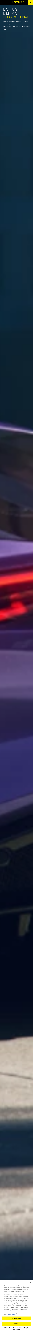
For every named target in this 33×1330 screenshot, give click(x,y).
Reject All (16, 1324)
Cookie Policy (11, 1314)
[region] (16, 1305)
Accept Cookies (16, 1318)
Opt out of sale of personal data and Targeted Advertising (16, 1328)
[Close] (31, 1282)
